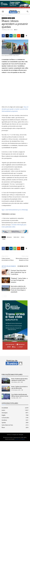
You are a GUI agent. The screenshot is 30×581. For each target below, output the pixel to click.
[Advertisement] (15, 90)
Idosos (22, 237)
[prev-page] (3, 296)
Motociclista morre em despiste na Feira (22, 259)
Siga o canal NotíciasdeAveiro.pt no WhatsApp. (15, 210)
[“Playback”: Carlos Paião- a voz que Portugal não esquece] (6, 280)
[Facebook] (3, 35)
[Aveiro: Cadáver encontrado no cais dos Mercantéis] (6, 388)
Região (9, 18)
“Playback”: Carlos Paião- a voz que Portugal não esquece (19, 280)
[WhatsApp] (14, 35)
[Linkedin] (11, 35)
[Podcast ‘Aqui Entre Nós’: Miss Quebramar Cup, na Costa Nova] (6, 272)
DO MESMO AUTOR (23, 266)
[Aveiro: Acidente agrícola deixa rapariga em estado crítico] (6, 381)
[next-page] (5, 296)
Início (3, 15)
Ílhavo (13, 18)
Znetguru (22, 439)
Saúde (3, 239)
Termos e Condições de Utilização (15, 434)
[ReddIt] (18, 35)
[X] (7, 35)
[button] (27, 11)
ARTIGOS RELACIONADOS (9, 266)
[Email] (22, 35)
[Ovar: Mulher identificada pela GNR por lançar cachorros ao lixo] (6, 396)
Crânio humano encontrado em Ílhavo (8, 259)
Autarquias (9, 237)
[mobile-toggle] (3, 11)
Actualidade (8, 15)
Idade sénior (16, 237)
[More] (26, 35)
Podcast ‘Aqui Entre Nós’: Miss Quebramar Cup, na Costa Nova (18, 272)
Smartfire (17, 439)
